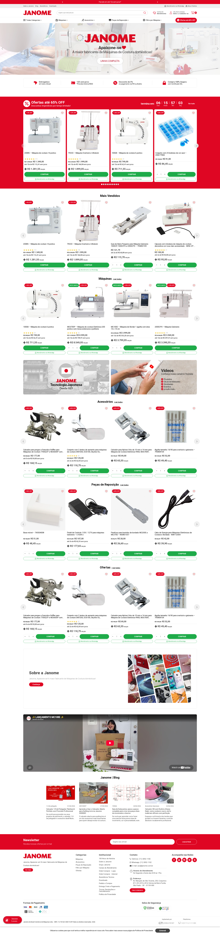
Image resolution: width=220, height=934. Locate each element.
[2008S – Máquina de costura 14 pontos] (44, 145)
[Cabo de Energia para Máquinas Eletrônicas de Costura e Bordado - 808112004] (176, 524)
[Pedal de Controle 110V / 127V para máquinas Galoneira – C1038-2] (88, 524)
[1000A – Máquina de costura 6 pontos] (132, 145)
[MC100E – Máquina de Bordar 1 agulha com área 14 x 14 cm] (132, 318)
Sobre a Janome (105, 862)
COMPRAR (44, 174)
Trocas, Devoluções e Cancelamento (107, 890)
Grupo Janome (104, 865)
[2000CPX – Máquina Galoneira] (176, 318)
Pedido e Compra (105, 883)
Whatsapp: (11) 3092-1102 (141, 862)
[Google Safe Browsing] (164, 908)
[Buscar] (144, 12)
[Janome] (37, 12)
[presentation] (62, 2)
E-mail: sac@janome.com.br (142, 866)
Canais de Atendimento (108, 868)
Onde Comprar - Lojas (107, 871)
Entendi (162, 931)
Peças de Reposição (83, 865)
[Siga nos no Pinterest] (189, 860)
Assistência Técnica (106, 877)
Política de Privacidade (107, 894)
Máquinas (79, 859)
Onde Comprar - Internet (108, 874)
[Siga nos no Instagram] (184, 860)
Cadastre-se (183, 13)
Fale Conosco (137, 890)
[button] (101, 184)
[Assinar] (186, 842)
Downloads (103, 880)
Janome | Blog (110, 777)
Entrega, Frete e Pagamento (109, 886)
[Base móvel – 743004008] (44, 524)
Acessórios (80, 862)
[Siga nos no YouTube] (179, 860)
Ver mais (28, 870)
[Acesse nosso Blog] (194, 860)
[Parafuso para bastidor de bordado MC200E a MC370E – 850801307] (132, 524)
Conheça (36, 684)
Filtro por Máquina (82, 868)
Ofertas (78, 871)
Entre (175, 13)
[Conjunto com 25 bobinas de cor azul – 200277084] (175, 145)
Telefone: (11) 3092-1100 (140, 859)
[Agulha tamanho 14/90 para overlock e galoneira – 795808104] (176, 441)
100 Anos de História (107, 858)
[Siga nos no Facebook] (174, 860)
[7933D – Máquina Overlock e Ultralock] (88, 145)
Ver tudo (191, 104)
